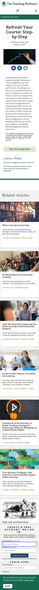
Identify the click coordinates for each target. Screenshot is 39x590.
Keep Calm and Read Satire (15, 522)
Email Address (7, 565)
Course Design (9, 17)
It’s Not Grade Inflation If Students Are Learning (19, 374)
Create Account (19, 555)
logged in (16, 162)
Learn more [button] (29, 580)
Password (5, 572)
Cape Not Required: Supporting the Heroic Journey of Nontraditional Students (19, 326)
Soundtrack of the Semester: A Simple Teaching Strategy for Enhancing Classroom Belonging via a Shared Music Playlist (19, 426)
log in (13, 138)
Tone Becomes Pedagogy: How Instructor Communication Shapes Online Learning (19, 474)
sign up (21, 138)
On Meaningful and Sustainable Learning (17, 275)
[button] (18, 10)
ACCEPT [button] (8, 586)
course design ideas (22, 149)
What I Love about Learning (15, 225)
